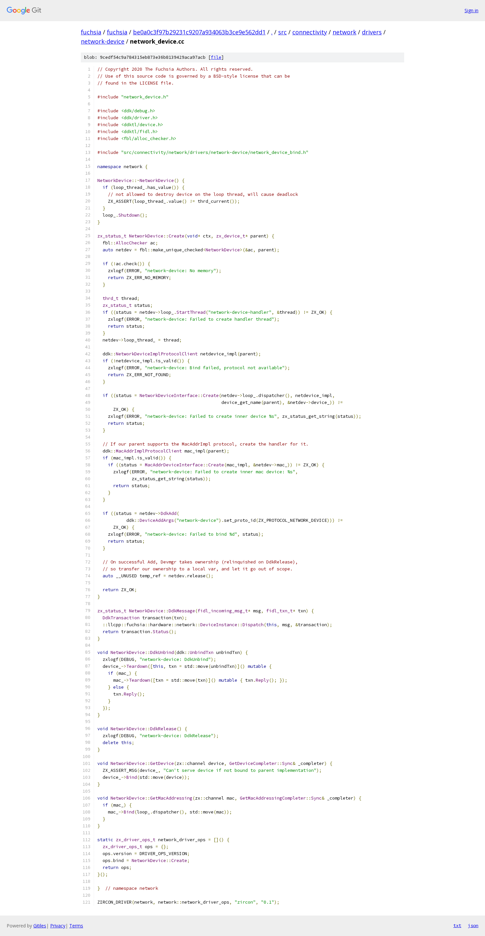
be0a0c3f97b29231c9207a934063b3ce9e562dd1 (199, 32)
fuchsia (91, 32)
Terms (76, 925)
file (216, 57)
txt (457, 925)
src (282, 32)
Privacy (57, 925)
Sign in (471, 10)
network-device (102, 41)
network (344, 32)
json (473, 925)
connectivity (309, 32)
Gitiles (39, 925)
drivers (372, 32)
